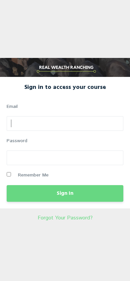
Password (17, 141)
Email (12, 106)
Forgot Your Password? (65, 218)
